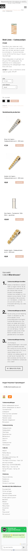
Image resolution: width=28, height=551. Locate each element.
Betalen (4, 501)
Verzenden (5, 504)
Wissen (5, 89)
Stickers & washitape (8, 483)
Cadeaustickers (6, 428)
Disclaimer (5, 508)
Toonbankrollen (6, 409)
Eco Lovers (5, 455)
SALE (4, 471)
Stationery (5, 474)
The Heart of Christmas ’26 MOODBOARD (10, 457)
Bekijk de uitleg (15, 368)
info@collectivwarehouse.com (12, 387)
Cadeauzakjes (9, 10)
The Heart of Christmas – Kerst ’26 (12, 460)
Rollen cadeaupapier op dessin (11, 407)
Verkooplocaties (7, 493)
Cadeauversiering (7, 425)
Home (3, 10)
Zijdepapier (5, 411)
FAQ (3, 510)
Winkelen (15, 101)
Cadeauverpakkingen (8, 402)
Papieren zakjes (17, 10)
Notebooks (5, 481)
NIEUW (4, 450)
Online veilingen (7, 491)
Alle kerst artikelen (7, 462)
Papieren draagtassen (8, 420)
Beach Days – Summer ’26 (10, 467)
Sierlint (4, 440)
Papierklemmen (6, 434)
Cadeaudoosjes (7, 416)
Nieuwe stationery (7, 477)
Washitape (5, 432)
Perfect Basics (6, 453)
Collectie (15, 105)
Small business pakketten (9, 413)
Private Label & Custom (9, 497)
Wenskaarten (6, 444)
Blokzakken (5, 422)
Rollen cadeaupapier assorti (10, 405)
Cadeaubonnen (6, 442)
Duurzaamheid (6, 489)
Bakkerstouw (6, 436)
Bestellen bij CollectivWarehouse (11, 486)
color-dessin (6, 84)
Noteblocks (5, 479)
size (4, 78)
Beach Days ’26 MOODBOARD (11, 464)
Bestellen (5, 499)
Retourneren (5, 506)
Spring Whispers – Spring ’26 (11, 469)
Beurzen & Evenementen (9, 495)
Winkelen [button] (19, 145)
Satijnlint (4, 438)
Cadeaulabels (6, 430)
